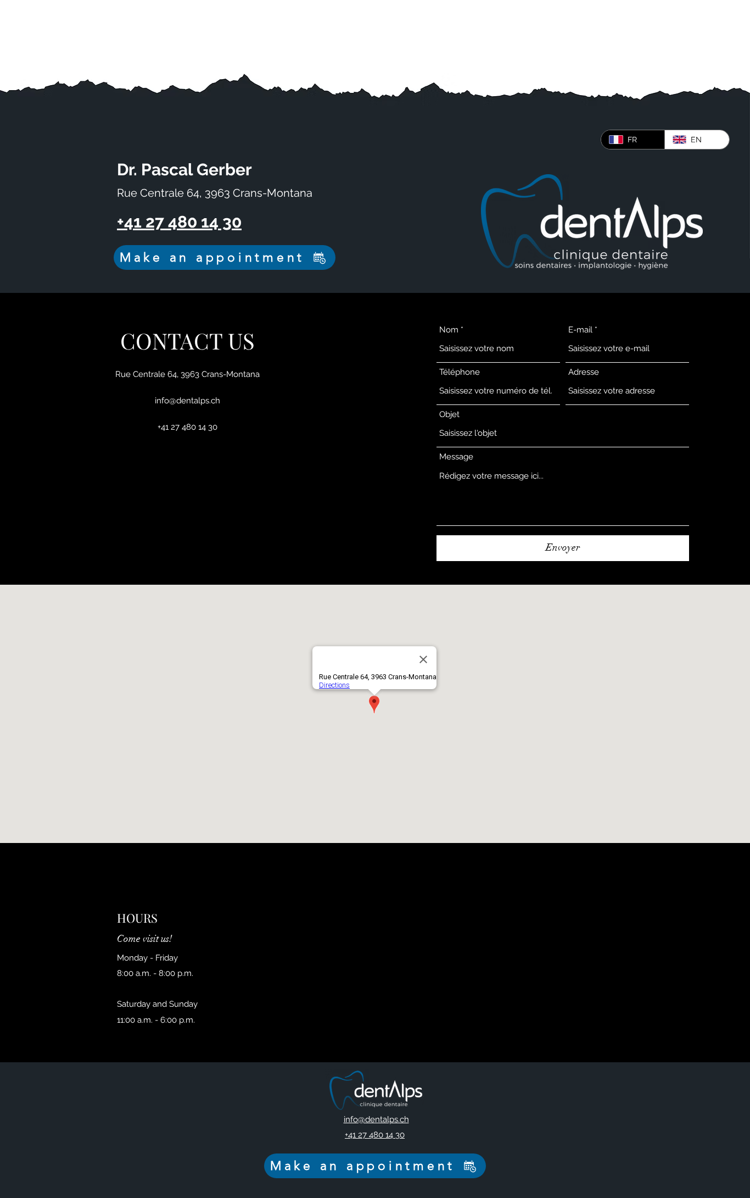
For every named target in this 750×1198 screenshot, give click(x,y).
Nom (448, 330)
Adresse (583, 372)
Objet (449, 415)
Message (456, 457)
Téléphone (459, 372)
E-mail (580, 330)
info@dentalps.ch (187, 401)
